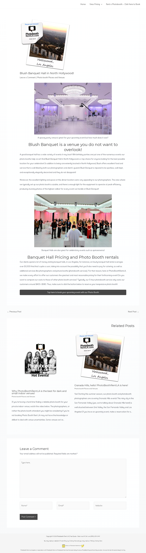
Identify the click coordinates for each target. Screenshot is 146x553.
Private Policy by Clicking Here (68, 541)
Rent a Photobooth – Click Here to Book (123, 4)
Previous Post (14, 311)
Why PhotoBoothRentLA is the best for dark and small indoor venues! (39, 392)
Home (83, 4)
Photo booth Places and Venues (51, 77)
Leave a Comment (28, 77)
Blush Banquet (51, 159)
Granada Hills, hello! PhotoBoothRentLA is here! (101, 385)
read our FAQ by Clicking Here (93, 541)
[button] (101, 4)
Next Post (133, 311)
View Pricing (95, 4)
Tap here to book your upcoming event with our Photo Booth (73, 292)
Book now (80, 536)
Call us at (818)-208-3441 (92, 536)
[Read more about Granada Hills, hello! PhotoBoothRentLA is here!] (100, 356)
